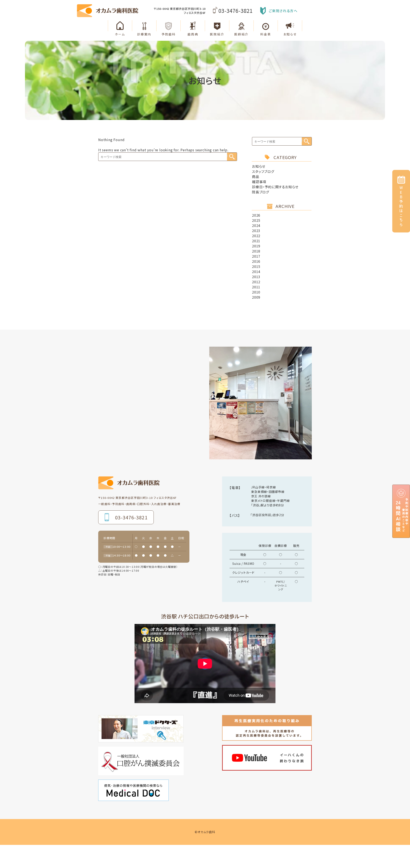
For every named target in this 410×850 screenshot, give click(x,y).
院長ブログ (260, 191)
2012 (256, 281)
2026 (256, 215)
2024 (256, 225)
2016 (256, 261)
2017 (256, 256)
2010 (256, 292)
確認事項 (259, 181)
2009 (256, 297)
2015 (256, 266)
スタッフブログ (263, 171)
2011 (256, 286)
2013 (256, 276)
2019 (256, 245)
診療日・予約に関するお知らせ (275, 186)
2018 (256, 251)
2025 (256, 220)
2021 (256, 240)
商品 (255, 176)
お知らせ (258, 166)
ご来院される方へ (283, 10)
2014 (256, 271)
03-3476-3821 (235, 10)
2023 (256, 230)
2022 (256, 235)
